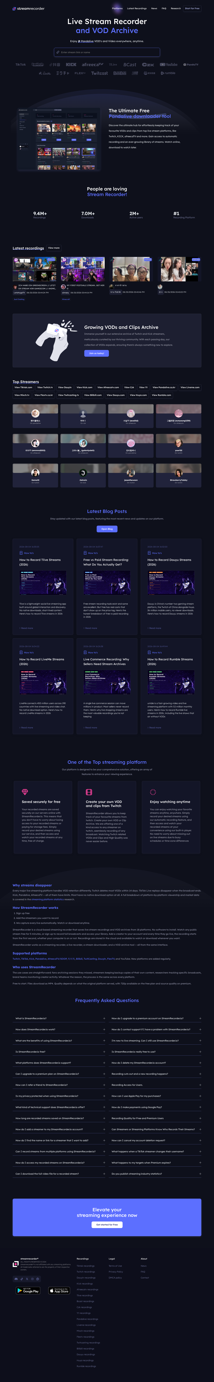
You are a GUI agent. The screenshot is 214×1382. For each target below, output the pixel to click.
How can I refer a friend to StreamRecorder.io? (42, 1084)
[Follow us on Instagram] (32, 1278)
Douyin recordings (86, 1277)
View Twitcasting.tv (68, 395)
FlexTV (110, 958)
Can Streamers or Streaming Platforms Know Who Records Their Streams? (153, 1129)
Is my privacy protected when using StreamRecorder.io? (47, 1096)
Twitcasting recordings (88, 1342)
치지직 (71, 958)
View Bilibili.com (93, 395)
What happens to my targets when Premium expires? (141, 1162)
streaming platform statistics (47, 899)
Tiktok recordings (85, 1265)
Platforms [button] (117, 8)
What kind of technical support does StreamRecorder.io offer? (50, 1107)
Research (176, 8)
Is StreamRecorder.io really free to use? (133, 1051)
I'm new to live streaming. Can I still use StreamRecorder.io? (145, 1040)
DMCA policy (115, 1277)
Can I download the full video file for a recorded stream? (47, 1173)
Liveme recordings (86, 1325)
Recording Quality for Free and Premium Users (138, 1118)
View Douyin (64, 387)
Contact (145, 1277)
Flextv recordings (85, 1336)
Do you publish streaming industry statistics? (137, 1173)
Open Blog (107, 529)
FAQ (164, 8)
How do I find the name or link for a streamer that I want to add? (52, 1140)
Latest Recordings (137, 8)
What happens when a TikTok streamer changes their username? (148, 1151)
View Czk (129, 387)
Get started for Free (107, 1224)
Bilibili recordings (85, 1348)
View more (54, 247)
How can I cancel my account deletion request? (138, 1140)
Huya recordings (85, 1360)
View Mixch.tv (22, 395)
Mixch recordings (85, 1330)
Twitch (16, 958)
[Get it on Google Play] (28, 1290)
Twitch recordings (86, 1271)
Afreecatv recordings (87, 1289)
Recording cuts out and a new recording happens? (140, 1073)
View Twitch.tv (45, 387)
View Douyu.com (116, 395)
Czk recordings (84, 1307)
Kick (31, 958)
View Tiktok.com (23, 387)
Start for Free (192, 8)
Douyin (102, 958)
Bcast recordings (85, 1301)
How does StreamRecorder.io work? (35, 1029)
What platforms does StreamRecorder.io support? (43, 1062)
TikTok (24, 958)
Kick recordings (85, 1283)
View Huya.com (138, 395)
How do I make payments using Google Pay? (137, 1107)
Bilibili (79, 958)
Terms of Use (115, 1265)
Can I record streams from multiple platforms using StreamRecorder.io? (55, 1151)
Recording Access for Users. (127, 1084)
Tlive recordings (85, 1295)
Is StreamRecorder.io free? (30, 1051)
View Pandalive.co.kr (164, 387)
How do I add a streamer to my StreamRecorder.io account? (49, 1129)
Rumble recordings (86, 1366)
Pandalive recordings (87, 1319)
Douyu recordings (86, 1354)
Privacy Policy (116, 1271)
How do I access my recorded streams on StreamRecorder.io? (50, 1162)
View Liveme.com (190, 387)
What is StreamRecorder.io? (31, 1018)
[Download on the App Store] (59, 1290)
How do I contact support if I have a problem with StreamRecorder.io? (151, 1029)
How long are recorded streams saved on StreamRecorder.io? (50, 1118)
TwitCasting (90, 958)
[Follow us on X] (27, 1278)
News (154, 8)
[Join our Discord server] (16, 1278)
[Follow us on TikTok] (22, 1278)
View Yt (143, 387)
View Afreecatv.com (108, 387)
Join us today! (96, 353)
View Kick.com (84, 387)
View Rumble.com (161, 395)
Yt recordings (84, 1313)
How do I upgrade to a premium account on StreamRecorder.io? (147, 1018)
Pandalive (40, 958)
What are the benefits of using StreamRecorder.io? (44, 1040)
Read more (27, 628)
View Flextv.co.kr (44, 395)
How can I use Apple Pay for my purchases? (136, 1096)
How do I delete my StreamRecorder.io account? (139, 1062)
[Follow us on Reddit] (37, 1278)
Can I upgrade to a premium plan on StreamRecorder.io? (47, 1073)
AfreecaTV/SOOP (57, 958)
